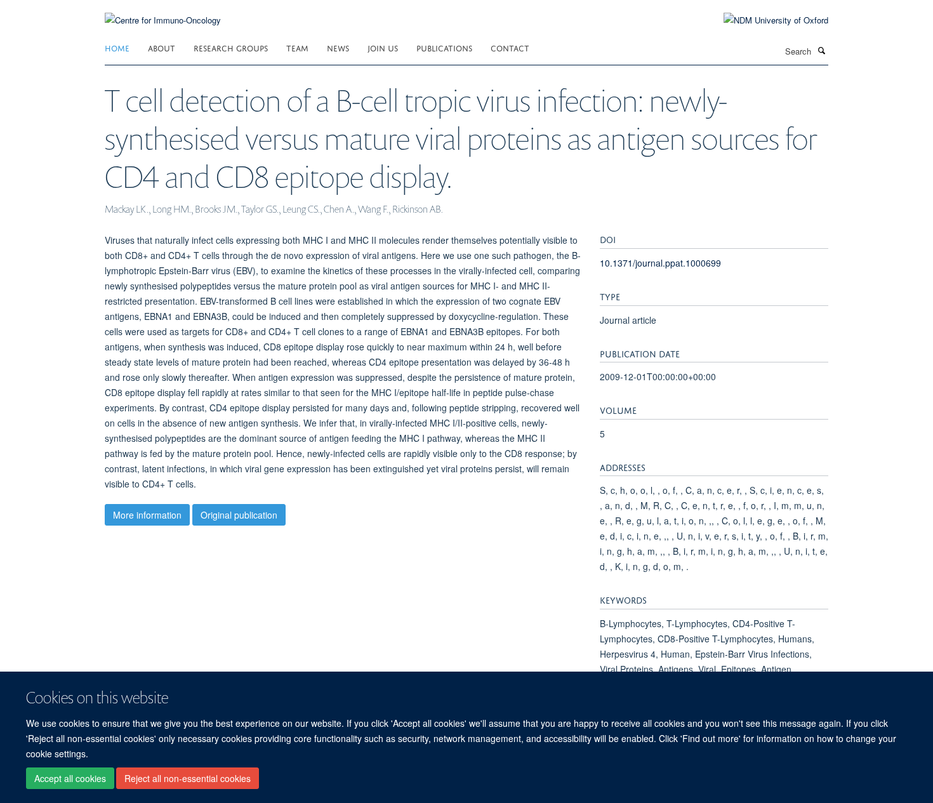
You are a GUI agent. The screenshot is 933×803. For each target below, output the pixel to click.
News (338, 47)
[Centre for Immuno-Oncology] (163, 12)
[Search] (821, 50)
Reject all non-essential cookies (187, 778)
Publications (444, 47)
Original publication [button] (239, 514)
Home (117, 47)
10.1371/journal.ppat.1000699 (660, 262)
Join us (382, 47)
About (161, 47)
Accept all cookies (70, 778)
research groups (231, 47)
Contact (510, 47)
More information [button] (147, 514)
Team (297, 47)
